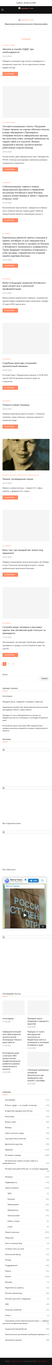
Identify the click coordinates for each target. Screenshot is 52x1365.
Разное (27, 1276)
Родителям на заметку (27, 1288)
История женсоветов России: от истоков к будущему (27, 1169)
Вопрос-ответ (27, 1122)
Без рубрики (6, 182)
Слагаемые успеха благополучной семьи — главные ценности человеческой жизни (26, 1322)
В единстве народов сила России (27, 1111)
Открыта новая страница (16, 404)
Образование (28, 1204)
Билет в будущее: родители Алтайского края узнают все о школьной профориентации (24, 285)
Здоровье (27, 1150)
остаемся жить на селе (27, 1249)
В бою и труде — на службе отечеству (27, 1105)
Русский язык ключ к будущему (27, 1299)
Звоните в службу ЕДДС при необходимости (18, 51)
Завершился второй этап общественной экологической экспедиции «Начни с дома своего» (12, 1037)
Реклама (27, 1282)
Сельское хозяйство (27, 1310)
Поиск (5, 674)
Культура (28, 1199)
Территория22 (42, 1361)
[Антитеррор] (14, 1007)
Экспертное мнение (27, 1340)
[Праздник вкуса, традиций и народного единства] (38, 1007)
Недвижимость (27, 1182)
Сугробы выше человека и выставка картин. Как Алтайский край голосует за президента (24, 630)
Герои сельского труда (27, 1133)
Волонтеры (27, 1116)
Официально (28, 1210)
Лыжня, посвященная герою (18, 479)
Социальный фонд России (27, 1329)
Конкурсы (27, 1177)
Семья (27, 1315)
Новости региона (27, 1232)
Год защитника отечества (27, 1139)
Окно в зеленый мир (27, 1243)
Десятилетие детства (27, 1144)
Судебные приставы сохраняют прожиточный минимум (20, 365)
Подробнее (9, 74)
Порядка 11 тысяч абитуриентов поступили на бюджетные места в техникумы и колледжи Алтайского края (25, 717)
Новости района (27, 1188)
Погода (27, 1260)
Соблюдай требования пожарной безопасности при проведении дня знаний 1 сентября (38, 1075)
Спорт (28, 1227)
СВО (27, 1304)
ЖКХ (28, 1193)
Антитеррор (7, 696)
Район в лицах (28, 1221)
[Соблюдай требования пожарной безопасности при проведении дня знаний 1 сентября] (38, 1059)
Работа (27, 1271)
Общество (27, 1238)
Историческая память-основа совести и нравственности (21, 475)
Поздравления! (27, 1265)
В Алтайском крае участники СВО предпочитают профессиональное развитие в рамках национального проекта (25, 728)
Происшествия (28, 1216)
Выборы (27, 1127)
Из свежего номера (9, 45)
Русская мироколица (27, 1293)
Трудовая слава (17, 1361)
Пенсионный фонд (27, 1254)
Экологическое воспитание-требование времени (27, 1334)
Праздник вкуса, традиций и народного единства (23, 702)
